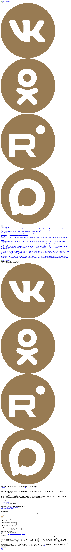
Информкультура (37, 246)
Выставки (30, 241)
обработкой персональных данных (16, 534)
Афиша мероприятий (6, 241)
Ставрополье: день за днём (21, 241)
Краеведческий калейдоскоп (18, 253)
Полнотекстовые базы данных (40, 245)
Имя (2, 524)
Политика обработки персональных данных (24, 510)
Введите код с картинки (7, 531)
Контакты (10, 233)
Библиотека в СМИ (21, 230)
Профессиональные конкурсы (53, 257)
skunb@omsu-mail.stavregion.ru (11, 507)
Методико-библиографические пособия (10, 258)
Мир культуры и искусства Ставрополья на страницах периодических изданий (40, 252)
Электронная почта (6, 527)
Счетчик (3, 510)
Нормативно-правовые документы (9, 256)
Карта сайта (3, 508)
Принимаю (3, 546)
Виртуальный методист (35, 258)
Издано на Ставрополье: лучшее (56, 243)
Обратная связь (24, 235)
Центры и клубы (13, 235)
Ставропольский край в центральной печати (11, 252)
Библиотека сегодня (17, 228)
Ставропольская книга (32, 250)
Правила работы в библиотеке (45, 233)
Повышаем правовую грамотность (60, 246)
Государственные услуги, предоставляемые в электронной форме (16, 237)
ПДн (45, 545)
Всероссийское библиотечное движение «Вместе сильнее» (31, 256)
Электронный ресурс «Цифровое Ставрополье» (12, 245)
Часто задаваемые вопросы (33, 230)
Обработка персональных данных (27, 231)
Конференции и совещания (26, 257)
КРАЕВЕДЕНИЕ (5, 248)
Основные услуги (36, 237)
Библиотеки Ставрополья (51, 256)
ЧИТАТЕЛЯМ (4, 232)
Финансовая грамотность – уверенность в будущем (40, 247)
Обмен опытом (64, 257)
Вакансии (38, 231)
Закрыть (2, 548)
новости (2, 240)
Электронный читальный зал (42, 243)
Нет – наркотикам (56, 247)
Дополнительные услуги (46, 237)
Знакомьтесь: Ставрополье (7, 250)
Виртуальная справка (46, 246)
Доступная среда (4, 235)
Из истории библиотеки (6, 228)
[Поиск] (4, 226)
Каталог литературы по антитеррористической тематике (14, 247)
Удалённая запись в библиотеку (30, 233)
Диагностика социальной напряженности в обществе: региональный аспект (32, 487)
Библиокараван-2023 (24, 258)
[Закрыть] (2, 517)
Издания (61, 245)
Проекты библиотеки (44, 228)
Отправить (3, 535)
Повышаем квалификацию (39, 257)
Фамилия (3, 522)
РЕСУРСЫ (3, 242)
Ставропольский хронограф (19, 250)
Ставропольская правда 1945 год (45, 250)
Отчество (3, 525)
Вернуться (3, 549)
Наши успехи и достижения (10, 230)
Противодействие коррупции (47, 230)
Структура (36, 228)
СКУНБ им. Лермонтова (7, 487)
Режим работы (4, 233)
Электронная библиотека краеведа (36, 251)
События (13, 241)
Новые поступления (28, 245)
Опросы (19, 235)
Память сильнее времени (22, 251)
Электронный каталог (6, 243)
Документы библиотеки (27, 228)
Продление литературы (58, 233)
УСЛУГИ (3, 236)
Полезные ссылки (9, 510)
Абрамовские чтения (64, 251)
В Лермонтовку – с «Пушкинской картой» (55, 241)
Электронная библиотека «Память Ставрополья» (22, 243)
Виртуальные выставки (38, 241)
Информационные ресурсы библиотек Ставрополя (21, 246)
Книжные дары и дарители (55, 228)
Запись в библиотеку (18, 233)
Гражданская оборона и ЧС (12, 231)
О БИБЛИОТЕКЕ (5, 227)
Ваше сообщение (5, 529)
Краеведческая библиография (52, 251)
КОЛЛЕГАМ (4, 255)
